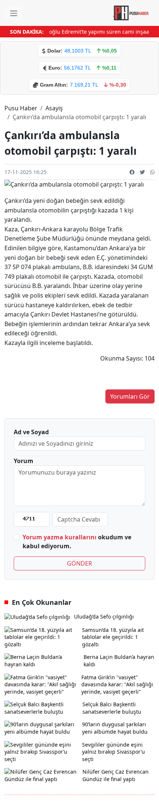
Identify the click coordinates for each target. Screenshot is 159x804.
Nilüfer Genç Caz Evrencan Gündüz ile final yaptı (115, 775)
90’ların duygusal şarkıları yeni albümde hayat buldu (115, 728)
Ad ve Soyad (31, 432)
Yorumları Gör (130, 396)
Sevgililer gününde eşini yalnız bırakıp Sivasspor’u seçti (113, 752)
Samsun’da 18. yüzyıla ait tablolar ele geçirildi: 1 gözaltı (113, 637)
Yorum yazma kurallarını (60, 537)
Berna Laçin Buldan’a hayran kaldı (119, 660)
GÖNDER (79, 563)
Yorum (23, 461)
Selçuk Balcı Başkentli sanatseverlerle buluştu (111, 708)
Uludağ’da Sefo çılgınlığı (104, 616)
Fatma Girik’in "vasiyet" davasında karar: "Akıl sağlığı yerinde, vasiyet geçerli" (117, 684)
